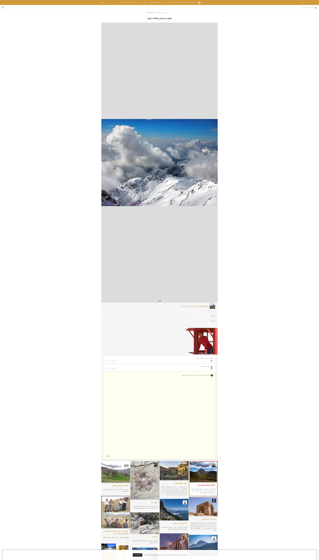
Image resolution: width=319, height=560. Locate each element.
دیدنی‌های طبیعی (178, 2)
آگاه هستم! (137, 555)
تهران (196, 316)
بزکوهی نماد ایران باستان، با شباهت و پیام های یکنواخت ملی (116, 532)
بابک (208, 366)
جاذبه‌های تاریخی (167, 2)
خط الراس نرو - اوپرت (180, 523)
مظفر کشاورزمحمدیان (202, 306)
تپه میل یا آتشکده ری (209, 519)
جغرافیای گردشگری (191, 2)
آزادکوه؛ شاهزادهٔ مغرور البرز (206, 485)
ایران (171, 12)
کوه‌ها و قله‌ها (150, 12)
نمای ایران (199, 2)
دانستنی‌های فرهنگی (154, 2)
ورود (103, 2)
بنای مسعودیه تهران (180, 483)
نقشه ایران (121, 2)
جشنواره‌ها (137, 2)
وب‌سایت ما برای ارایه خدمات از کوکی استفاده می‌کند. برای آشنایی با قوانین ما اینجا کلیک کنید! (166, 555)
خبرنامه (145, 2)
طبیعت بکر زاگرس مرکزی (120, 485)
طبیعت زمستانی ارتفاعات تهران (159, 18)
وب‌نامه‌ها (129, 2)
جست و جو (3, 7)
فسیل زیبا (154, 502)
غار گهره (155, 537)
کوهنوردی (206, 321)
